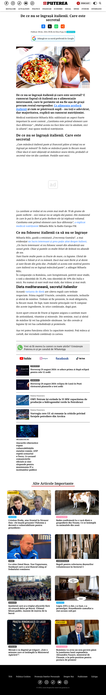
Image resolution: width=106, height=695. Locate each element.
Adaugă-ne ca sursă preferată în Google (55, 38)
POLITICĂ (36, 9)
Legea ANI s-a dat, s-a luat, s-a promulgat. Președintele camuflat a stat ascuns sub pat (74, 608)
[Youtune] (26, 3)
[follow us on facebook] (62, 358)
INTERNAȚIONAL (98, 9)
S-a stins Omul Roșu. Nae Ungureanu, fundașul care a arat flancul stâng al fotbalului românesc (28, 567)
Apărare (12, 647)
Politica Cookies (23, 676)
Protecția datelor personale (47, 676)
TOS (10, 676)
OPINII (76, 9)
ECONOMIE (58, 9)
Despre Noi (69, 676)
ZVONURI (85, 9)
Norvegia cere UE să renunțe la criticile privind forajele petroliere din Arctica (57, 415)
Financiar (46, 9)
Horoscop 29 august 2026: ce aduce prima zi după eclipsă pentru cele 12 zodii (59, 371)
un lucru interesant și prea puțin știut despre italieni (57, 241)
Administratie (62, 561)
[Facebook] (6, 3)
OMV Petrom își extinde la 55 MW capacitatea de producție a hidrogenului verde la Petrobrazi (58, 400)
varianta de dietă (34, 291)
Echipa (94, 676)
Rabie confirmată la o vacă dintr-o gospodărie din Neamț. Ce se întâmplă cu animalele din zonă (76, 523)
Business (12, 603)
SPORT (11, 561)
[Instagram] (13, 3)
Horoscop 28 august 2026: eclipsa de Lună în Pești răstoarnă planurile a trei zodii (56, 385)
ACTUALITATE (23, 9)
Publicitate (83, 676)
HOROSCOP (35, 366)
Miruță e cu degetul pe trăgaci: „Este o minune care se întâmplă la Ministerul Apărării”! (28, 652)
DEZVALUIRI (11, 9)
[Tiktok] (19, 3)
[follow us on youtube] (25, 358)
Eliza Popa (59, 32)
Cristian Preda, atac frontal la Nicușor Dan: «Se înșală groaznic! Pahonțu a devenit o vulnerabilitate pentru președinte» (28, 524)
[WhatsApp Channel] (32, 3)
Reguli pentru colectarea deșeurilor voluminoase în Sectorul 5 (74, 565)
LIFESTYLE (71, 32)
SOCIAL (68, 9)
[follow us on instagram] (44, 358)
